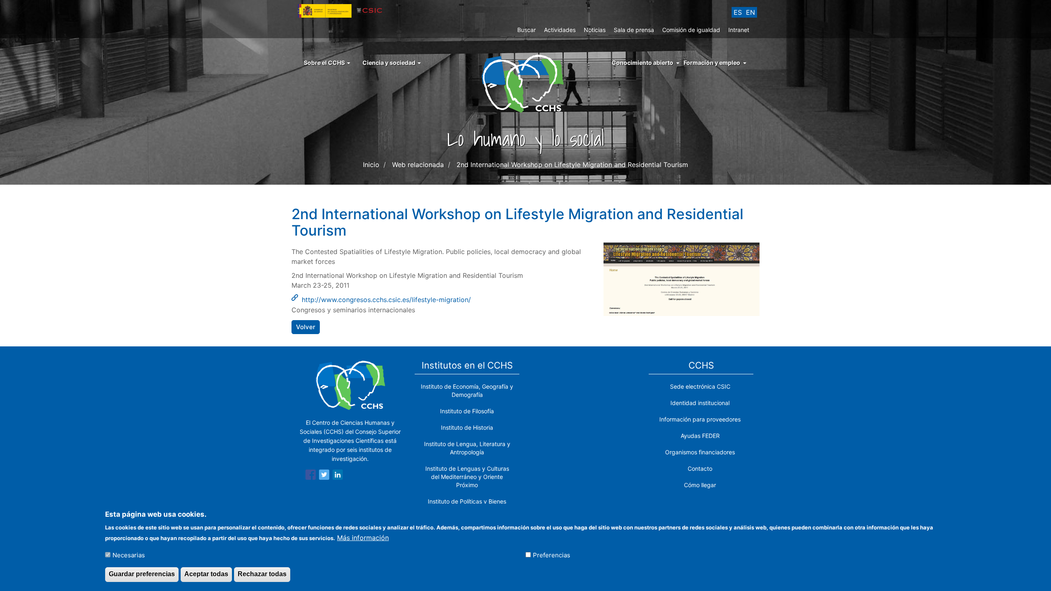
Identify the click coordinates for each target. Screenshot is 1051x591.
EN (750, 12)
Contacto (700, 468)
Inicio (371, 164)
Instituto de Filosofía (467, 411)
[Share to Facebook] (310, 476)
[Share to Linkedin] (338, 476)
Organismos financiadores (700, 452)
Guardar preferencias (142, 573)
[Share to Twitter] (324, 476)
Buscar (526, 29)
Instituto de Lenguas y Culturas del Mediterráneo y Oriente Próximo (467, 476)
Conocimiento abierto (642, 62)
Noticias (595, 29)
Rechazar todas (262, 573)
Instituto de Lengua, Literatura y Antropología (467, 448)
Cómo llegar (700, 484)
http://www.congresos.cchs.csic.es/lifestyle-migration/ (386, 300)
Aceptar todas (206, 573)
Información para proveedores (700, 419)
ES (738, 12)
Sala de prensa (634, 29)
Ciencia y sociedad (390, 62)
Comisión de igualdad (691, 29)
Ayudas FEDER (700, 435)
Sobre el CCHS (325, 62)
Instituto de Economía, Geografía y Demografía (467, 390)
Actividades (560, 29)
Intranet (738, 29)
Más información (363, 537)
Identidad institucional (700, 402)
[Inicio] (526, 83)
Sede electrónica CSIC (700, 386)
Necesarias (128, 555)
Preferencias (551, 555)
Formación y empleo (712, 62)
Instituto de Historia (467, 427)
